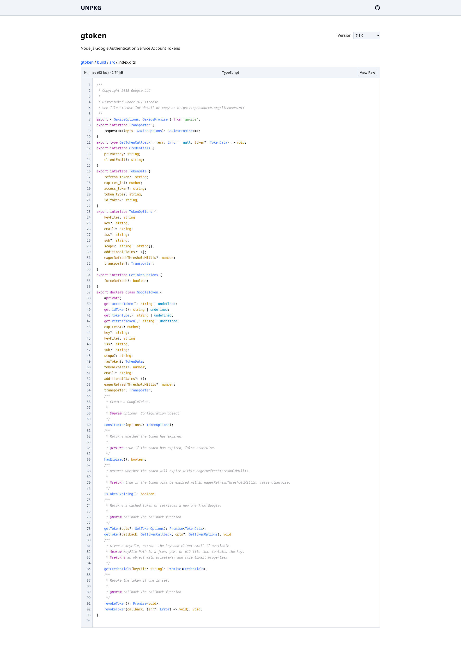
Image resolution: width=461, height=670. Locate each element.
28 (89, 240)
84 (89, 563)
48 (89, 356)
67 (89, 465)
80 (89, 540)
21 (89, 200)
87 (89, 580)
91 (89, 603)
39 (89, 304)
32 (89, 263)
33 (89, 269)
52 (89, 379)
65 (89, 454)
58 (89, 413)
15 (89, 165)
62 (89, 436)
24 (89, 217)
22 (89, 206)
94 (89, 621)
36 (89, 286)
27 (89, 235)
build (101, 62)
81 (89, 546)
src (112, 62)
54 (89, 390)
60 (89, 425)
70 (89, 482)
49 (89, 361)
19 (89, 188)
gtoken (87, 62)
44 (89, 333)
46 (89, 344)
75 (89, 511)
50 (89, 367)
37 (89, 292)
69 (89, 477)
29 (89, 246)
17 (89, 177)
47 (89, 350)
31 (89, 258)
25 (89, 223)
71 (89, 488)
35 (89, 281)
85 (89, 569)
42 (89, 321)
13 (89, 154)
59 (89, 419)
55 (89, 396)
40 (89, 309)
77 (89, 523)
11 (89, 142)
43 (89, 327)
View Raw (367, 72)
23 (89, 211)
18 (89, 183)
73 (89, 500)
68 (89, 471)
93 (89, 615)
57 (89, 407)
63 (89, 442)
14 (89, 160)
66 (89, 459)
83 (89, 557)
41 (89, 315)
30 (89, 252)
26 (89, 229)
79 (89, 534)
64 (89, 448)
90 (89, 598)
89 (89, 592)
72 (89, 494)
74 (89, 505)
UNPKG (91, 8)
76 (89, 517)
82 (89, 552)
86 (89, 575)
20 (89, 194)
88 (89, 586)
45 (89, 338)
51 (89, 373)
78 (89, 528)
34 (89, 275)
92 (89, 609)
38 (89, 298)
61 (89, 430)
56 (89, 402)
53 (89, 384)
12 (89, 148)
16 (89, 171)
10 (89, 137)
